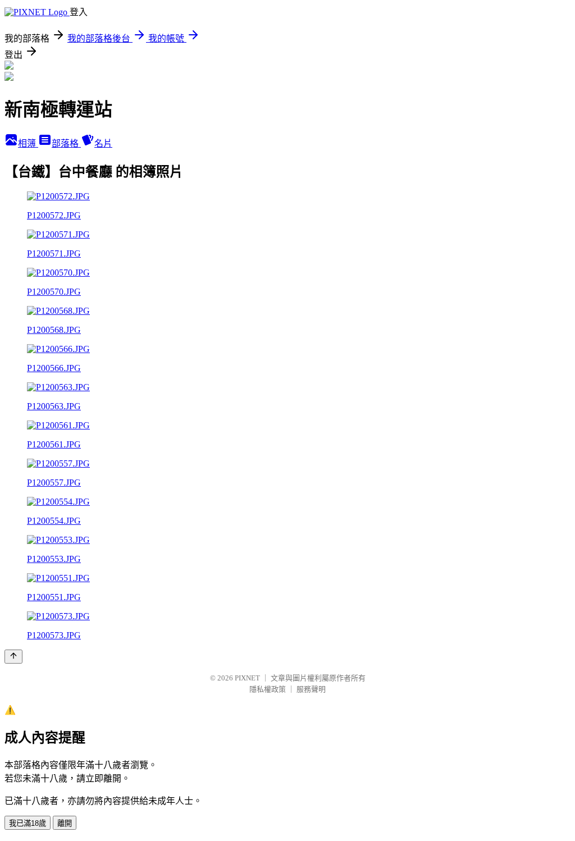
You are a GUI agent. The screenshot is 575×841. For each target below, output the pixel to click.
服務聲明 (311, 689)
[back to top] (13, 657)
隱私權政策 (267, 689)
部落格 (66, 143)
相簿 (28, 143)
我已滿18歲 (27, 823)
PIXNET (247, 678)
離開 (64, 823)
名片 (103, 143)
